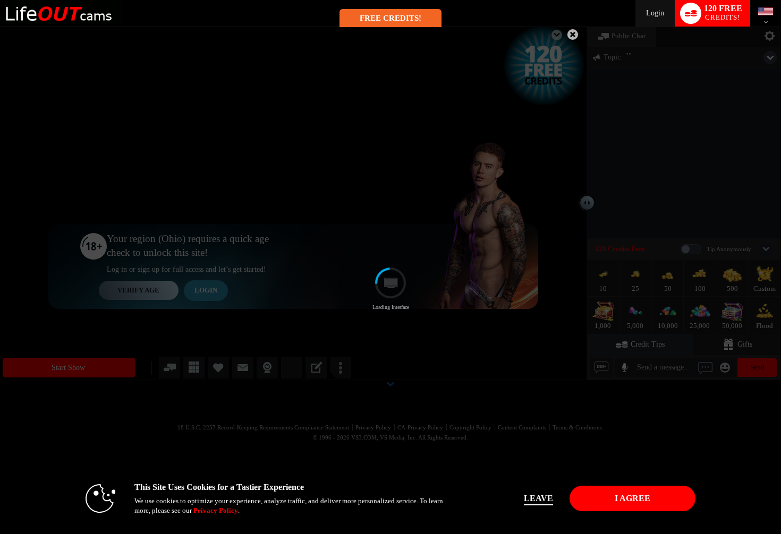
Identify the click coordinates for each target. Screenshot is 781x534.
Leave (538, 498)
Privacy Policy (215, 510)
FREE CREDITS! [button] (390, 18)
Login (655, 13)
